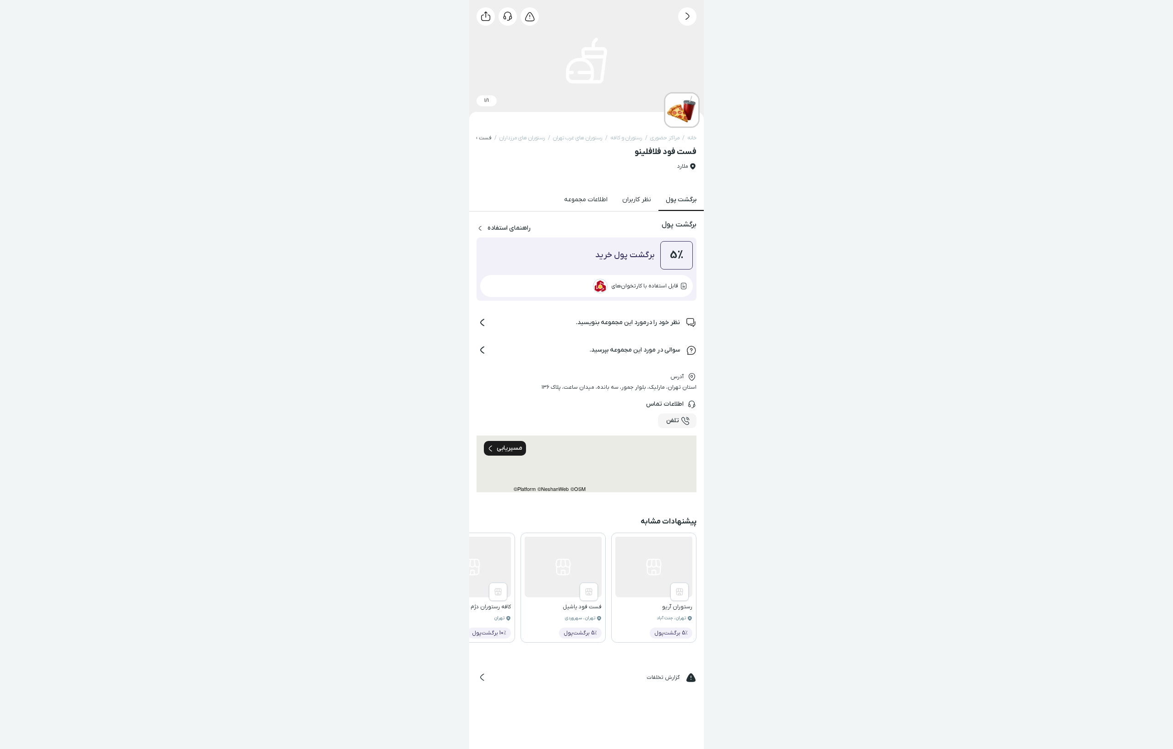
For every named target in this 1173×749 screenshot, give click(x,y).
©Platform (525, 488)
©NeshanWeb (553, 488)
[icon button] (687, 16)
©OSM (578, 488)
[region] (586, 463)
